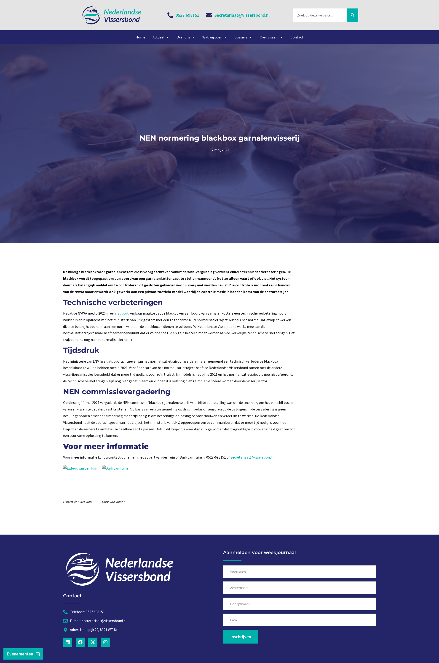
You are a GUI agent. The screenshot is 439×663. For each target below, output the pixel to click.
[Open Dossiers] (250, 37)
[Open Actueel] (167, 37)
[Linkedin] (67, 642)
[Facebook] (80, 642)
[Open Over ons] (193, 37)
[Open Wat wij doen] (225, 37)
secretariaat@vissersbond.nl (253, 457)
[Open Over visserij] (281, 37)
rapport (122, 313)
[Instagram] (105, 642)
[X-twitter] (92, 642)
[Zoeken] (352, 15)
